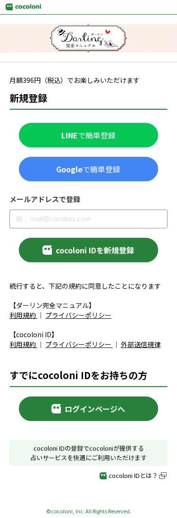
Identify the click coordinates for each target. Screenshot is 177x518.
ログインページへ (95, 408)
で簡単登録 (88, 135)
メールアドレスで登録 (44, 199)
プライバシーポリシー (78, 315)
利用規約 (22, 315)
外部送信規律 (140, 344)
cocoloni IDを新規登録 (95, 250)
